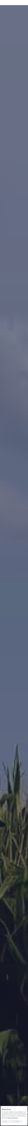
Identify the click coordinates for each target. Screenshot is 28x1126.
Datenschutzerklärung (13, 1118)
